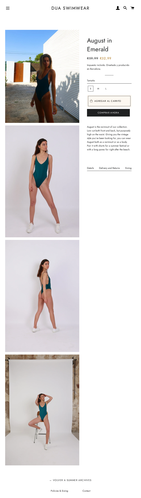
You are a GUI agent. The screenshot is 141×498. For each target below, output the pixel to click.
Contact (86, 491)
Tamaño (91, 80)
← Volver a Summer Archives (70, 480)
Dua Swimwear (70, 8)
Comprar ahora (108, 112)
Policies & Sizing (59, 491)
